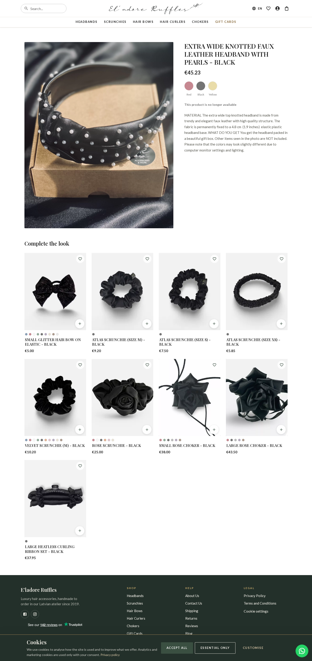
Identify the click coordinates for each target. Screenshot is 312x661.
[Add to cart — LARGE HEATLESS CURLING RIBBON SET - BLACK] (79, 530)
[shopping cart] (286, 8)
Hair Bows (143, 22)
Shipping (191, 611)
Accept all (177, 648)
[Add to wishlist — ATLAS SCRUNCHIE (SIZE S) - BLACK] (214, 259)
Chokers (200, 22)
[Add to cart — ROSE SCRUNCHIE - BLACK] (146, 429)
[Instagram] (35, 614)
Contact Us (193, 603)
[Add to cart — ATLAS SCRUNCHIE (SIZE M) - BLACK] (146, 323)
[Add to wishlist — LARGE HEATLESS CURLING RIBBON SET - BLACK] (80, 466)
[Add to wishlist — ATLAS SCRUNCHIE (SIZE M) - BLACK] (147, 259)
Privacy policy (110, 655)
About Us (192, 596)
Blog (189, 633)
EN (260, 8)
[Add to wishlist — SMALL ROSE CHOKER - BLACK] (214, 365)
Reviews (191, 626)
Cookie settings (256, 611)
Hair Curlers (172, 22)
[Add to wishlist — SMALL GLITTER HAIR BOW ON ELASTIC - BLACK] (80, 259)
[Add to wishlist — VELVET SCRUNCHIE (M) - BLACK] (80, 365)
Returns (191, 618)
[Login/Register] (277, 8)
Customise (253, 648)
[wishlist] (268, 8)
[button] (98, 135)
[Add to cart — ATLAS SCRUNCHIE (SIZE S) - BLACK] (214, 323)
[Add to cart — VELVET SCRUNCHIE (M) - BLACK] (79, 429)
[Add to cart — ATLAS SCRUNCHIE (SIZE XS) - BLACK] (281, 323)
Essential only (215, 648)
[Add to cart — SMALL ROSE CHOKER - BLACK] (214, 429)
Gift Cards (225, 22)
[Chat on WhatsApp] (302, 651)
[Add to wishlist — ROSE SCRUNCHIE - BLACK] (147, 365)
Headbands (87, 22)
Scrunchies (115, 22)
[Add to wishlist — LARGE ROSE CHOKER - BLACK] (282, 365)
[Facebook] (25, 614)
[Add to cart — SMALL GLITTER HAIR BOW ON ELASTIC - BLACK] (79, 323)
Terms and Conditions (260, 603)
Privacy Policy (255, 596)
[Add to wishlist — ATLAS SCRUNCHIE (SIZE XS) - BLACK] (282, 259)
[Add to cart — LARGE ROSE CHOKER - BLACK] (281, 429)
